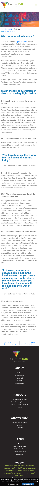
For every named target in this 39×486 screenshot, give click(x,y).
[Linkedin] (22, 462)
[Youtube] (17, 462)
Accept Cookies (28, 484)
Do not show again (13, 484)
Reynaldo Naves (21, 42)
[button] (36, 5)
